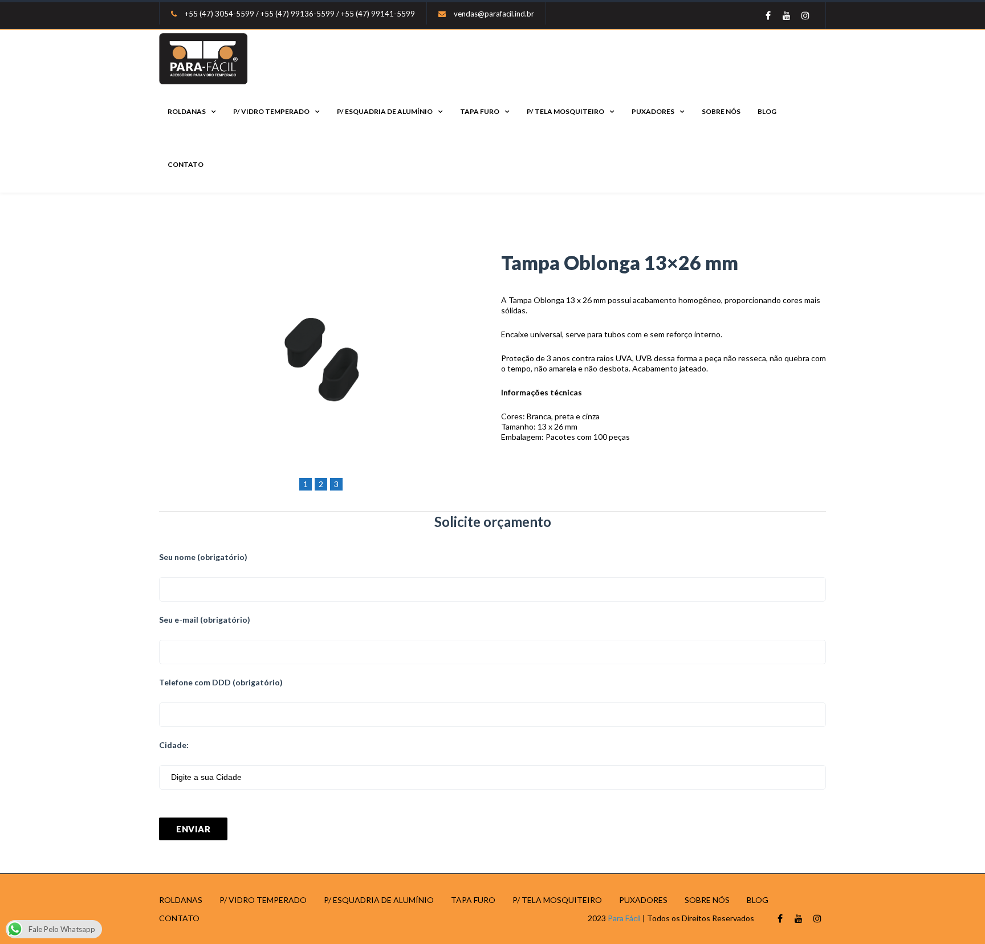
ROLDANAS (187, 111)
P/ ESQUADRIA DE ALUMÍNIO (385, 111)
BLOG (767, 111)
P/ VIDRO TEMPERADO (271, 111)
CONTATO (185, 164)
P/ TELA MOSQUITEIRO (565, 111)
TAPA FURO (479, 111)
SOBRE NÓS (721, 111)
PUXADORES (653, 111)
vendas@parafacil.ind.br (494, 13)
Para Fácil (624, 918)
